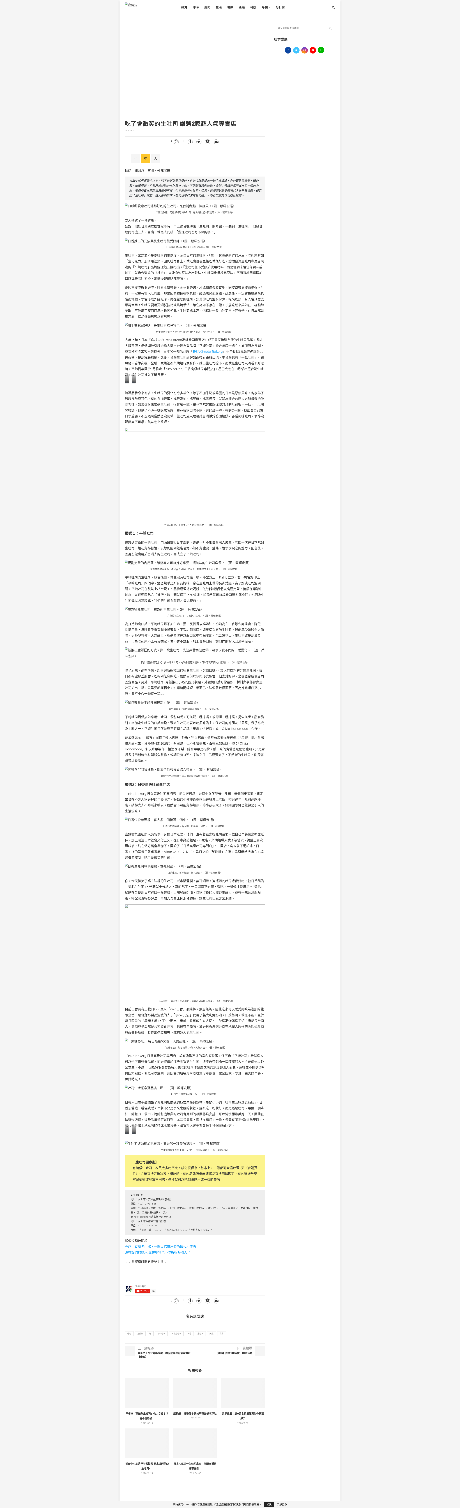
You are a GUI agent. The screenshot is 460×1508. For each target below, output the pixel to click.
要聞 (207, 7)
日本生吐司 (176, 1333)
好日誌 (280, 7)
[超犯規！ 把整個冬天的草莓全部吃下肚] (195, 1393)
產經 (242, 7)
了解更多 (282, 1504)
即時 (196, 7)
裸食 (222, 1333)
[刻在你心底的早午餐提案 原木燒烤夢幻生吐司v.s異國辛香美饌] (147, 1443)
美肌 (211, 1333)
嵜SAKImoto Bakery (208, 351)
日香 (189, 1333)
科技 (253, 7)
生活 (219, 7)
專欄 (265, 7)
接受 (269, 1504)
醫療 (230, 7)
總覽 (184, 7)
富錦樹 (140, 1333)
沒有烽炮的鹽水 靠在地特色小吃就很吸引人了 (157, 1252)
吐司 (129, 1333)
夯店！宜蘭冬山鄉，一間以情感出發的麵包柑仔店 (160, 1247)
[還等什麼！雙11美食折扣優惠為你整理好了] (243, 1393)
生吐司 (200, 1333)
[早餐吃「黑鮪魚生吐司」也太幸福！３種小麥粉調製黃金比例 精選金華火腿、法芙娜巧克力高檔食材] (147, 1393)
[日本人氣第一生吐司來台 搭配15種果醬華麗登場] (195, 1443)
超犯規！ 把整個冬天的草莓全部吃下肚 (195, 1413)
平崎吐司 (161, 1333)
